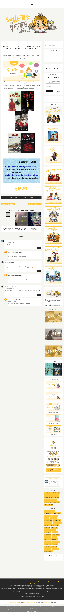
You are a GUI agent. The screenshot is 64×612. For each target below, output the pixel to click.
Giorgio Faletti (55, 541)
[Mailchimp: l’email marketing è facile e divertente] (58, 92)
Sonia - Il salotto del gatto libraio (15, 252)
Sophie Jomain (53, 518)
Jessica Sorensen (54, 525)
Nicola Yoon (54, 539)
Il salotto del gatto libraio (54, 480)
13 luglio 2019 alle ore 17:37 (9, 288)
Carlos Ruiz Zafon (57, 522)
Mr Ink (6, 241)
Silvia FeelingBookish (9, 262)
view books (58, 485)
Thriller (54, 502)
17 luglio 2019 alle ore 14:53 (12, 276)
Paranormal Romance (49, 499)
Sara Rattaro (54, 527)
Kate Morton (54, 546)
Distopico (54, 492)
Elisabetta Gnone (57, 513)
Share (16, 197)
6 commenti (30, 197)
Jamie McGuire (47, 515)
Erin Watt (46, 518)
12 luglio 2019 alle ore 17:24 (9, 242)
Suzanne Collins (56, 520)
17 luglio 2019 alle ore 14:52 (12, 254)
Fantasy (53, 495)
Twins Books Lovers (31, 82)
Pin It (25, 197)
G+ (20, 197)
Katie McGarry (47, 534)
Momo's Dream (47, 602)
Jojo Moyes (47, 546)
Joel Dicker (54, 532)
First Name (48, 86)
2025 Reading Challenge (52, 478)
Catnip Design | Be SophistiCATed (30, 602)
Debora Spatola (48, 520)
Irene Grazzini (47, 532)
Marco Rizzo (47, 539)
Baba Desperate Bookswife (10, 286)
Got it (36, 611)
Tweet (11, 197)
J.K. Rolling (47, 525)
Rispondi (38, 247)
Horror (46, 497)
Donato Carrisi (47, 513)
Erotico (46, 495)
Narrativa (53, 497)
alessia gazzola (48, 522)
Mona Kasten (55, 515)
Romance (46, 502)
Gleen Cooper (47, 544)
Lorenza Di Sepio (56, 534)
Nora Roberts (47, 541)
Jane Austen (54, 544)
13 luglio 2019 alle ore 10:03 (9, 263)
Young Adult (47, 504)
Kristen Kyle (47, 527)
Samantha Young (48, 551)
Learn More (30, 611)
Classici (46, 492)
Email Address (49, 82)
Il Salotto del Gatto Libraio (14, 602)
